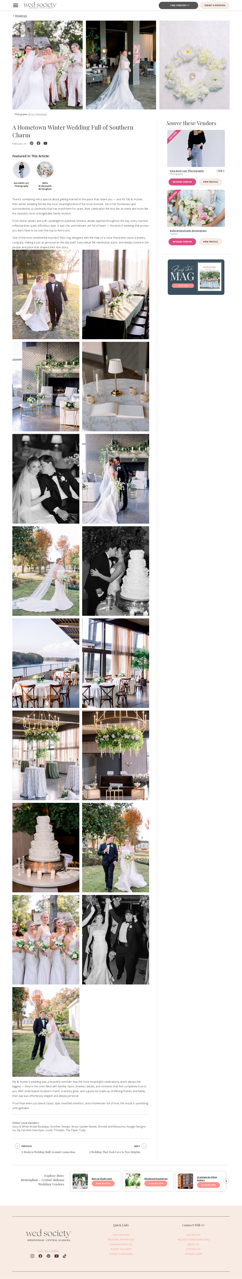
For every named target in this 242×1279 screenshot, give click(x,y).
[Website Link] (48, 1242)
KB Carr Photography (37, 114)
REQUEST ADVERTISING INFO (193, 1239)
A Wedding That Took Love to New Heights (114, 1152)
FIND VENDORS (121, 1234)
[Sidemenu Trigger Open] (15, 5)
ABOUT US (193, 1244)
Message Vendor (182, 181)
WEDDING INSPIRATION (121, 1239)
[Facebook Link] (40, 1256)
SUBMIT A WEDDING (214, 5)
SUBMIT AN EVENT (121, 1249)
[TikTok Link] (65, 1256)
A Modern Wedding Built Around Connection (48, 1152)
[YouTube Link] (57, 1256)
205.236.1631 (193, 1234)
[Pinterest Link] (48, 1256)
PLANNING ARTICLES (121, 1244)
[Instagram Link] (32, 1256)
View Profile (210, 181)
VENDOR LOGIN (193, 1254)
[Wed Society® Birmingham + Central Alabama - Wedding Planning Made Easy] (40, 5)
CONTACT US (193, 1249)
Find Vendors (178, 5)
